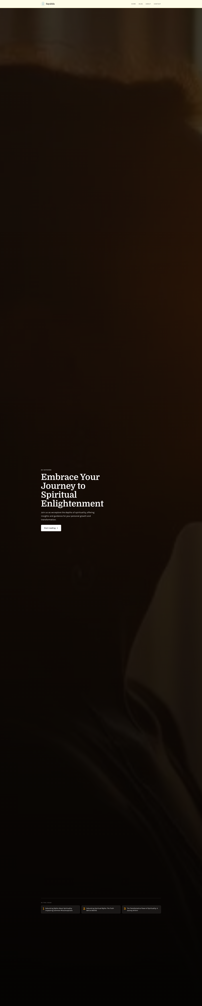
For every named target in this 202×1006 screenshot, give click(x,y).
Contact (157, 4)
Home (133, 4)
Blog (141, 4)
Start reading (50, 528)
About (148, 4)
